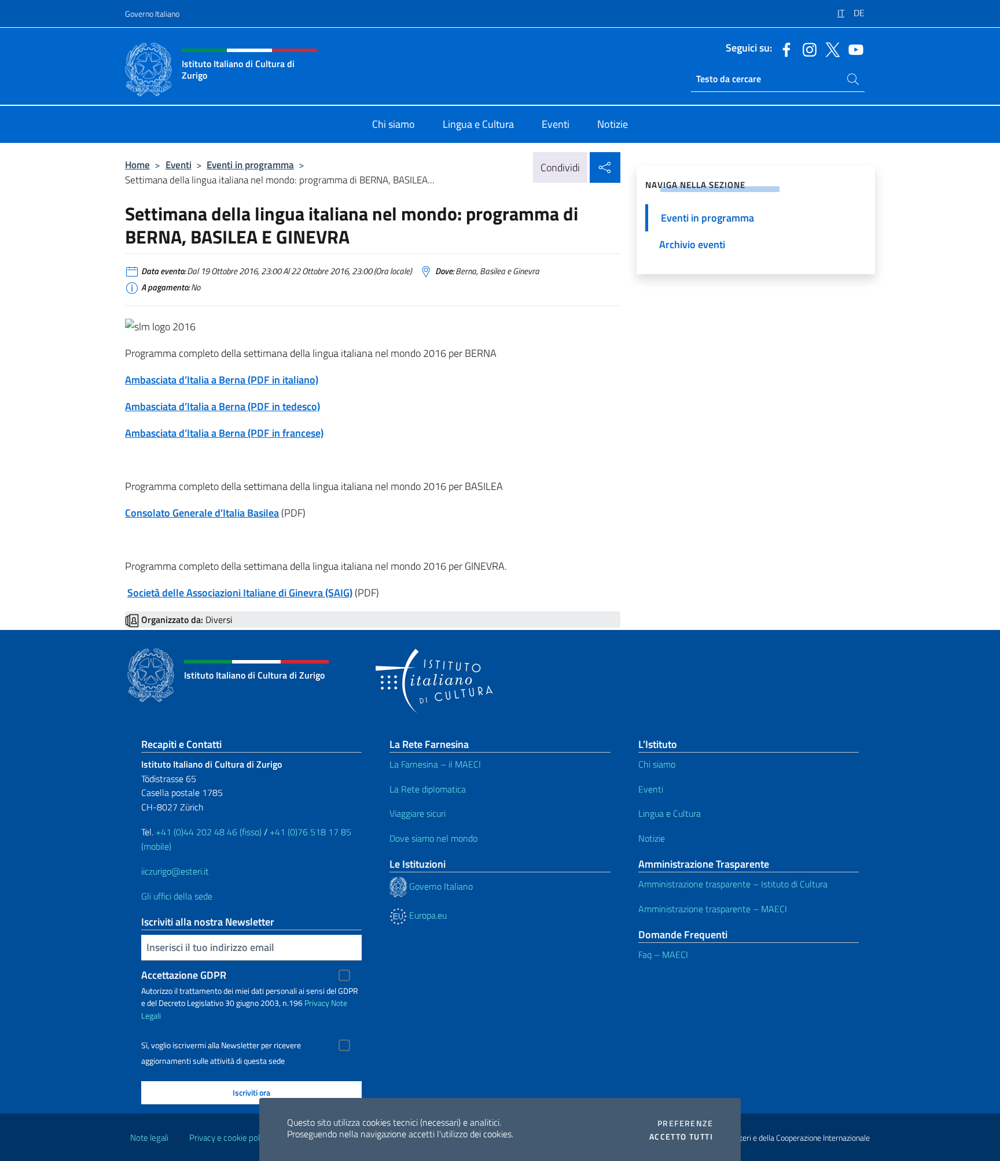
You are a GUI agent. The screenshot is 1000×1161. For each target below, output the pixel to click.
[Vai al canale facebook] (783, 49)
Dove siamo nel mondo (433, 838)
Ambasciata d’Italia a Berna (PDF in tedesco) (222, 406)
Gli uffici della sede (176, 896)
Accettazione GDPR (183, 975)
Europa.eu (427, 915)
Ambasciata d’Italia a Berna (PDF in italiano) (221, 380)
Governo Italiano (152, 14)
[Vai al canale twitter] (829, 49)
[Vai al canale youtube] (853, 49)
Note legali (149, 1137)
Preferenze (685, 1123)
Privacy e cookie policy (229, 1137)
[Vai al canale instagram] (806, 49)
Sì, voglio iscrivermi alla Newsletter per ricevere (221, 1045)
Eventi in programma (250, 164)
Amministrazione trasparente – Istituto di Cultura (733, 884)
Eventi (179, 164)
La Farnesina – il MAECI (435, 764)
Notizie (651, 838)
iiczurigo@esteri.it (175, 871)
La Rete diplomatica (427, 789)
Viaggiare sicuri (417, 813)
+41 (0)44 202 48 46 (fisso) (209, 832)
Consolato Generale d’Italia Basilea (202, 513)
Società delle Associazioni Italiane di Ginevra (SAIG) (239, 592)
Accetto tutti (681, 1137)
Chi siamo (656, 764)
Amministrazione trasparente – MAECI (712, 909)
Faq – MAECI (663, 954)
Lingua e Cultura (669, 813)
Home (137, 164)
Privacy (316, 1003)
